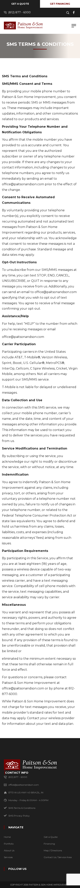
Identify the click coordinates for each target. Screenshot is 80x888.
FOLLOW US (17, 869)
